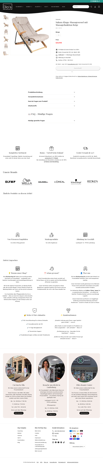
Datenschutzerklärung (40, 442)
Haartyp (37, 6)
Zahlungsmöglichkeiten (41, 448)
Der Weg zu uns (51, 414)
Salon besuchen (19, 413)
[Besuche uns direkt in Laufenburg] (51, 369)
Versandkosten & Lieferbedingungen (40, 445)
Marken (28, 6)
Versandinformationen (35, 97)
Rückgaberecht (62, 462)
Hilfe (41, 462)
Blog (63, 6)
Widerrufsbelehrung (40, 440)
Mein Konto (38, 431)
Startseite (58, 19)
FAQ (38, 462)
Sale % (46, 6)
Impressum (38, 437)
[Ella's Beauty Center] (84, 369)
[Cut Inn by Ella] (18, 369)
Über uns (46, 462)
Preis (57, 40)
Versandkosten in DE (73, 64)
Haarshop (19, 6)
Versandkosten (53, 462)
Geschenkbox (55, 6)
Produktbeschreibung (35, 92)
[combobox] (81, 6)
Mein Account (38, 451)
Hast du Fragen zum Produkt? (38, 101)
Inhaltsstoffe (32, 106)
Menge (58, 32)
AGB (36, 435)
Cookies (37, 433)
